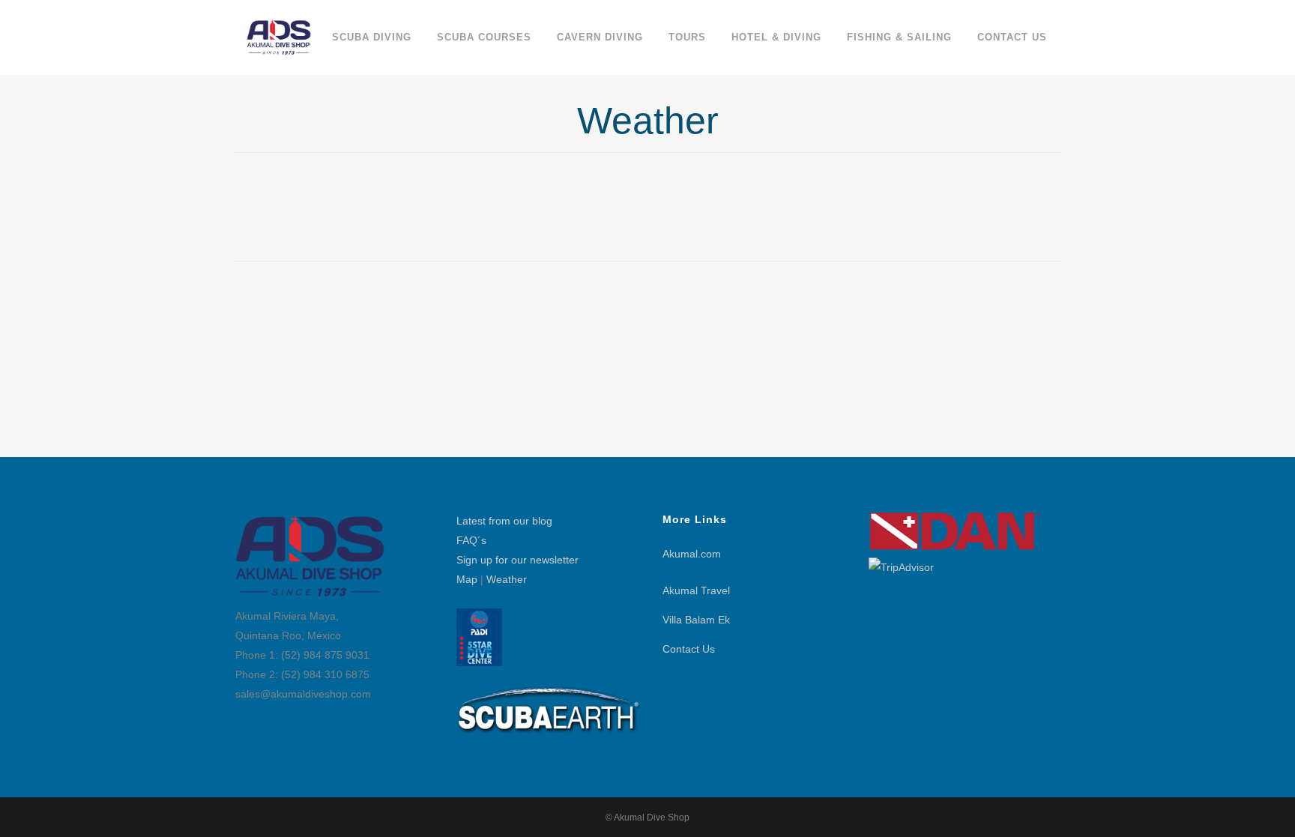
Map (466, 579)
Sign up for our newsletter (517, 560)
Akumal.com (691, 554)
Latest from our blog (504, 521)
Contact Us (688, 649)
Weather (506, 579)
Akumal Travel (696, 590)
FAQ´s (471, 540)
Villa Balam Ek (696, 620)
